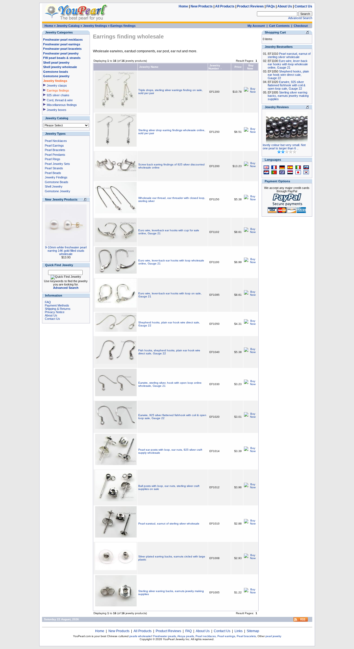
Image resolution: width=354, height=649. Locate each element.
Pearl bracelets (246, 636)
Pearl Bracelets (55, 150)
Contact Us (303, 6)
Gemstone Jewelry (57, 191)
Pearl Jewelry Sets (57, 163)
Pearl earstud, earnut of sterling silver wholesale (168, 523)
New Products (202, 6)
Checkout (301, 25)
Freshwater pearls (164, 636)
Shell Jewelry (54, 186)
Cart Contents (279, 25)
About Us (284, 6)
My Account (256, 25)
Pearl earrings (226, 636)
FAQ (48, 302)
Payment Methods (57, 305)
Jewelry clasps (57, 85)
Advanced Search (300, 18)
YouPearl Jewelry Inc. (176, 639)
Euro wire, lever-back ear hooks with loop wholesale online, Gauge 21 (288, 64)
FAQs (270, 6)
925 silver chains (58, 95)
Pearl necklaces (206, 636)
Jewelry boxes (56, 109)
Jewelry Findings (56, 177)
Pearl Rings (52, 159)
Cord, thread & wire (60, 100)
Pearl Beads (53, 173)
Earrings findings (123, 25)
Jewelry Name (148, 66)
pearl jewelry (273, 636)
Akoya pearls (185, 636)
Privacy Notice (54, 312)
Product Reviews (250, 6)
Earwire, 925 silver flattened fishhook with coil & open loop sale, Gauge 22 (286, 85)
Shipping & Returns (58, 308)
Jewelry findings (95, 25)
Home (183, 6)
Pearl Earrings (54, 145)
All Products (225, 6)
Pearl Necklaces (56, 140)
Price (238, 66)
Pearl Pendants (55, 154)
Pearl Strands (54, 168)
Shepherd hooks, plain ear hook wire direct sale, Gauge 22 (288, 75)
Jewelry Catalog (68, 25)
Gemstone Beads (56, 182)
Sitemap (253, 631)
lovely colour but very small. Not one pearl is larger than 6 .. (284, 146)
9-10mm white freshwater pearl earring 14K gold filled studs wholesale (66, 251)
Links (239, 631)
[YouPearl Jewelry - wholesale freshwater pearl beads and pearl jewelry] (300, 620)
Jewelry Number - (215, 67)
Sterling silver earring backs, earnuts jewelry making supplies (288, 96)
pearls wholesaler (140, 636)
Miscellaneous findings (62, 105)
